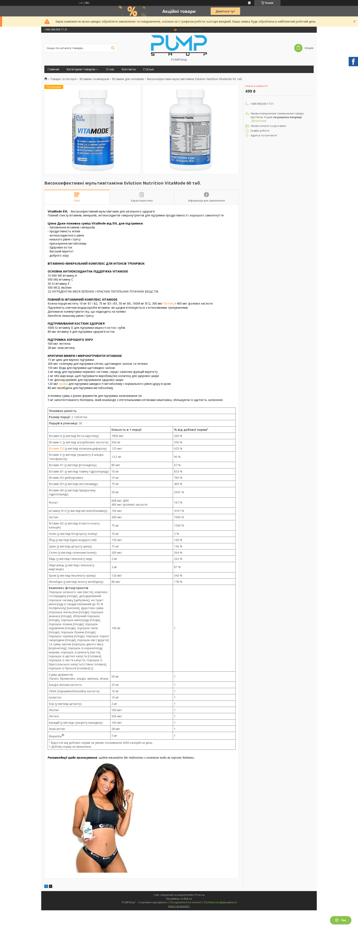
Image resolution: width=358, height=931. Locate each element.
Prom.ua (200, 895)
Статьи (148, 69)
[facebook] (46, 887)
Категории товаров (81, 69)
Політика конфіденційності (220, 902)
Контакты (129, 69)
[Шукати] (113, 48)
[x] (50, 887)
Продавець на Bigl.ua (179, 898)
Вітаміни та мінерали (94, 79)
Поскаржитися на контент (185, 902)
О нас (110, 69)
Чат (343, 920)
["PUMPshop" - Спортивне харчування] (179, 45)
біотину (168, 303)
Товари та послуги (63, 79)
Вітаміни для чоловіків (128, 79)
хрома (63, 384)
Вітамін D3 (56, 448)
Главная (53, 69)
